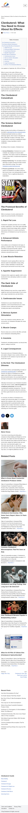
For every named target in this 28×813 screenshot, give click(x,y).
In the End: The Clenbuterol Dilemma (12, 64)
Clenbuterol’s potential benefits (8, 371)
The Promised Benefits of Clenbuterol (11, 46)
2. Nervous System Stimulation (11, 57)
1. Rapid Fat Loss (8, 47)
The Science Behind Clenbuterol (9, 44)
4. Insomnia (6, 61)
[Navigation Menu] (25, 5)
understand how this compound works (16, 132)
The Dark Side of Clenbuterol (9, 54)
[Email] (12, 416)
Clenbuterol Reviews (6, 789)
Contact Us (11, 808)
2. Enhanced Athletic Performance (12, 49)
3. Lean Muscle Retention (10, 51)
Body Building (4, 778)
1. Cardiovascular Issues (9, 56)
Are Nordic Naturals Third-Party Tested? (11, 695)
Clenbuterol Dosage (6, 783)
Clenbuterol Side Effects (7, 791)
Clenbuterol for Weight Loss (8, 786)
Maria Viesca (6, 32)
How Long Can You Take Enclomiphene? (11, 702)
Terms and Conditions (6, 806)
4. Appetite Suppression (9, 52)
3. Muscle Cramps (8, 59)
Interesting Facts (5, 794)
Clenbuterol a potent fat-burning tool (11, 166)
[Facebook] (3, 416)
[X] (7, 416)
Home (2, 16)
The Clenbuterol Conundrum (8, 42)
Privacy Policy (17, 806)
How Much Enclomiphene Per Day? (10, 693)
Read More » (23, 491)
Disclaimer (4, 808)
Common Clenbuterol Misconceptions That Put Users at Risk (13, 549)
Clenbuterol (4, 781)
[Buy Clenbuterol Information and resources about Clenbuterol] (5, 5)
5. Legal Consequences (9, 63)
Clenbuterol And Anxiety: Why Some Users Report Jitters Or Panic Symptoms (14, 515)
